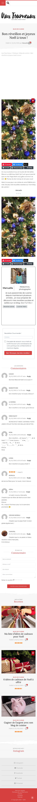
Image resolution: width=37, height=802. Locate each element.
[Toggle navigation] (3, 3)
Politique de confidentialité (20, 792)
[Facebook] (6, 316)
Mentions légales (20, 790)
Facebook (19, 773)
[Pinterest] (25, 316)
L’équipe (20, 797)
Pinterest (19, 783)
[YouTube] (31, 316)
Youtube (19, 768)
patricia (12, 475)
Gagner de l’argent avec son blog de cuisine (18, 724)
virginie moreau (14, 515)
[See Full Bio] (32, 303)
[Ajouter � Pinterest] (33, 100)
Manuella (25, 43)
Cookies (20, 793)
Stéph (11, 489)
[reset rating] (13, 580)
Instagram (19, 763)
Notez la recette (6, 580)
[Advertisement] (18, 78)
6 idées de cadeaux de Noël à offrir (18, 681)
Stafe (24, 799)
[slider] (18, 643)
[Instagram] (18, 316)
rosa (10, 432)
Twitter (19, 778)
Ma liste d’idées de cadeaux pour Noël (18, 635)
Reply (29, 376)
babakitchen (13, 388)
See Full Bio (26, 303)
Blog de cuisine (18, 29)
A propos (20, 795)
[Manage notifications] (32, 797)
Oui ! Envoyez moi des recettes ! (18, 353)
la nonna (12, 402)
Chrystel (12, 531)
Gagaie (11, 374)
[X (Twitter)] (12, 316)
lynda (11, 458)
